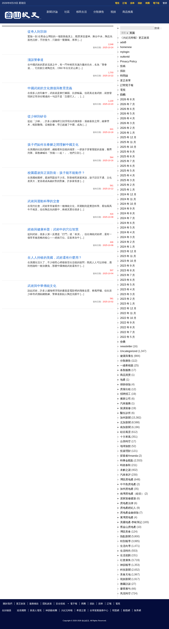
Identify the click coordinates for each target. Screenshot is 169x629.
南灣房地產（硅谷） (132, 493)
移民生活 (81, 11)
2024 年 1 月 (127, 246)
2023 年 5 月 (127, 284)
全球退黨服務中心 (99, 610)
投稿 (122, 66)
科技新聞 (125, 569)
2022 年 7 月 (127, 332)
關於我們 (7, 603)
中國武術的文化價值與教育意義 (50, 88)
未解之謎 (125, 469)
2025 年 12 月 (128, 137)
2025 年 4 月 (127, 175)
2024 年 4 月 (127, 232)
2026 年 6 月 (127, 109)
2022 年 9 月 (127, 322)
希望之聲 (81, 610)
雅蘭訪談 (125, 583)
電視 (117, 3)
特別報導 (125, 541)
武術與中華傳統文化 (42, 286)
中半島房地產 (128, 484)
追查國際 (21, 610)
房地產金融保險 (129, 512)
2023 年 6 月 (127, 279)
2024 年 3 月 (127, 237)
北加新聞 (125, 422)
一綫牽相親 (126, 365)
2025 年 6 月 (127, 165)
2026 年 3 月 (127, 123)
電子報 (156, 3)
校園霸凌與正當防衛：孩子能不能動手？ (56, 173)
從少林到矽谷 (37, 116)
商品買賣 (125, 374)
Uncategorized (128, 351)
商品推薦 (127, 11)
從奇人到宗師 (37, 31)
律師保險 (125, 384)
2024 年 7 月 (127, 218)
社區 (67, 11)
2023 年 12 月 (128, 251)
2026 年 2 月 (127, 128)
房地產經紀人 (128, 507)
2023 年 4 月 (127, 289)
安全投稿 (60, 603)
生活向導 (125, 546)
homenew (126, 47)
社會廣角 (125, 560)
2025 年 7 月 (127, 161)
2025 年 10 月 (128, 146)
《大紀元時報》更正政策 (134, 37)
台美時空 (125, 441)
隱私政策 (47, 603)
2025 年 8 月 (127, 156)
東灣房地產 (126, 517)
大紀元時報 (67, 610)
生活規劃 (125, 555)
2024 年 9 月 (127, 208)
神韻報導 (125, 565)
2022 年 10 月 (128, 318)
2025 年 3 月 (127, 180)
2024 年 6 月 (127, 223)
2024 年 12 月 (128, 194)
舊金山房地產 (128, 527)
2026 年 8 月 (127, 99)
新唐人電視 (36, 610)
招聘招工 (125, 393)
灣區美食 (125, 531)
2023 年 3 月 (127, 294)
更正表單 (125, 80)
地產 (122, 379)
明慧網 (115, 610)
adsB (123, 42)
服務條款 (34, 603)
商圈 (147, 3)
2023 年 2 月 (127, 298)
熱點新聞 (125, 536)
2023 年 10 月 (128, 260)
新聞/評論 (52, 11)
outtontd (125, 56)
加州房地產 (126, 488)
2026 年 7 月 (127, 104)
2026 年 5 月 (127, 113)
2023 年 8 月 (127, 270)
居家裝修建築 (128, 498)
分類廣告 (98, 11)
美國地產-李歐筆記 (131, 522)
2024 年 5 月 (127, 227)
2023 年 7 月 (127, 275)
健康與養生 (126, 356)
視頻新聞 (125, 579)
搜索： (158, 28)
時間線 (124, 75)
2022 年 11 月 (128, 313)
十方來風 (125, 436)
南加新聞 (125, 427)
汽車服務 (125, 403)
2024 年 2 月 (127, 242)
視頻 (113, 11)
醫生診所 (125, 413)
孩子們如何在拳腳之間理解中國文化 (53, 144)
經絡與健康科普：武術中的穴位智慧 (53, 229)
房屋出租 (125, 389)
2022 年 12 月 (128, 308)
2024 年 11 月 (128, 199)
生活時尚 (125, 550)
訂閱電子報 (126, 85)
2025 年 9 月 (127, 151)
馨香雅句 (125, 588)
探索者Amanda (129, 455)
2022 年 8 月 (127, 327)
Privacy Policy (128, 61)
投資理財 (125, 451)
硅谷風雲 (125, 432)
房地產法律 (126, 503)
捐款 (140, 3)
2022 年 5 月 (127, 337)
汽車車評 (125, 474)
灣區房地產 (126, 479)
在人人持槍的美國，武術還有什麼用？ (55, 257)
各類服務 (125, 370)
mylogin (124, 51)
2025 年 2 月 (127, 184)
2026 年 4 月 (127, 118)
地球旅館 (125, 446)
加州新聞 (125, 417)
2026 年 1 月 (127, 132)
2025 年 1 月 (127, 189)
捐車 (132, 3)
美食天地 (125, 574)
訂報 (125, 3)
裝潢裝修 (125, 408)
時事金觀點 (126, 460)
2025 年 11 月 (128, 142)
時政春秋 (125, 465)
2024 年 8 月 (127, 213)
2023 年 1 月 (127, 303)
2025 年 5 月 (127, 170)
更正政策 (20, 603)
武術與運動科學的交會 (43, 201)
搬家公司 (125, 398)
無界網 (137, 610)
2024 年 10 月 (128, 203)
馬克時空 (125, 593)
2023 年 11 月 (128, 256)
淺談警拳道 (36, 60)
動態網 (126, 610)
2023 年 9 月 (127, 265)
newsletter (126, 346)
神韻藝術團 (51, 610)
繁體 (165, 3)
